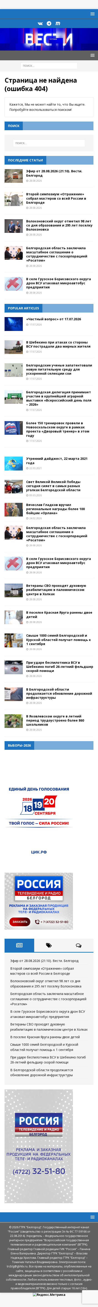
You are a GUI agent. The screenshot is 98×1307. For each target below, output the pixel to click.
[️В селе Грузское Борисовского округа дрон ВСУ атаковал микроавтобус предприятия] (14, 284)
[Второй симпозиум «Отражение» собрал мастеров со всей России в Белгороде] (14, 199)
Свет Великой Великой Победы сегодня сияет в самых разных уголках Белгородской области (53, 486)
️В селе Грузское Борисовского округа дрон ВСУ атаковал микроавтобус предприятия (58, 283)
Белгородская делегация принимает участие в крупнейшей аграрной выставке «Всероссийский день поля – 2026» (58, 398)
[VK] (40, 23)
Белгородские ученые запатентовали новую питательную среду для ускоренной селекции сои (59, 369)
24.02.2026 (35, 518)
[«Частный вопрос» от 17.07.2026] (14, 324)
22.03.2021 (35, 468)
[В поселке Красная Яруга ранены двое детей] (14, 617)
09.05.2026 (35, 495)
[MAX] (58, 23)
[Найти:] (49, 66)
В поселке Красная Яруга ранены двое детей (59, 614)
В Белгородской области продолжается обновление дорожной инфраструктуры (59, 693)
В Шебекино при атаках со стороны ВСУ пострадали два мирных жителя (58, 344)
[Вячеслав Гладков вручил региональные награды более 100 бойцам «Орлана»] (14, 509)
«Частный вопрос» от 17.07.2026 (53, 319)
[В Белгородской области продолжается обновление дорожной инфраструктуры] (14, 694)
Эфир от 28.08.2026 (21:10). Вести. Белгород (54, 173)
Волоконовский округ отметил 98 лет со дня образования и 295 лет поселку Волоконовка (59, 225)
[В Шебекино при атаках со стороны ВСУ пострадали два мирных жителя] (14, 347)
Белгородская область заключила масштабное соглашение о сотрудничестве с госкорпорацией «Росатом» (56, 254)
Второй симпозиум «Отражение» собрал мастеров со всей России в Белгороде (56, 198)
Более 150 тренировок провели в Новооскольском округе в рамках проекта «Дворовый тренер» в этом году (57, 429)
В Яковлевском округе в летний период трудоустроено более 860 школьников (55, 720)
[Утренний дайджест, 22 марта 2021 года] (14, 463)
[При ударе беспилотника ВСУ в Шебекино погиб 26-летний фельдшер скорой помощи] (14, 667)
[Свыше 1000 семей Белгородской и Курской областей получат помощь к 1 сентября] (14, 640)
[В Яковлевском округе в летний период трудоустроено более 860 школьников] (14, 721)
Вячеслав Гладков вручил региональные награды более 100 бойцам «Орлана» (55, 509)
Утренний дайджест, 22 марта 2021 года (57, 460)
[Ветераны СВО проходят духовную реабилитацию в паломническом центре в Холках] (14, 590)
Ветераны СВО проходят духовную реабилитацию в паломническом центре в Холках (56, 589)
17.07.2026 (35, 324)
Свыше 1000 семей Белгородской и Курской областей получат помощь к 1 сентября (58, 639)
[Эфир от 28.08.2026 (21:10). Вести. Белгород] (14, 176)
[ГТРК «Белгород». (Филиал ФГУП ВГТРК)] (49, 48)
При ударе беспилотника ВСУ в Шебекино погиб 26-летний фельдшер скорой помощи (59, 666)
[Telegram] (49, 23)
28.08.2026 (35, 180)
